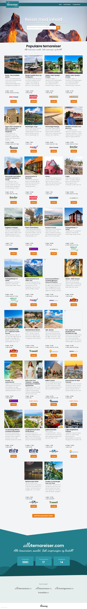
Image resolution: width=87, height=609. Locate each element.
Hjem (60, 4)
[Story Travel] (33, 401)
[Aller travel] (13, 97)
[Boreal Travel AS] (33, 96)
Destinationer (67, 4)
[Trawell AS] (33, 351)
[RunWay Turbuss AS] (33, 147)
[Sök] (58, 28)
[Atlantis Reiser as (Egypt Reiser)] (13, 147)
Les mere (14, 101)
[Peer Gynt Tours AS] (33, 249)
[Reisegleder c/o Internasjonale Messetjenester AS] (53, 97)
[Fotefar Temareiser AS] (73, 147)
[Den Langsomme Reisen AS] (73, 249)
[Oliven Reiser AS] (73, 198)
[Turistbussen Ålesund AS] (53, 451)
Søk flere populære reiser (43, 516)
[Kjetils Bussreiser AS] (73, 300)
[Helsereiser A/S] (53, 351)
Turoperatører (76, 4)
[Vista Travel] (53, 300)
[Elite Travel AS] (13, 451)
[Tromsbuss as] (53, 198)
